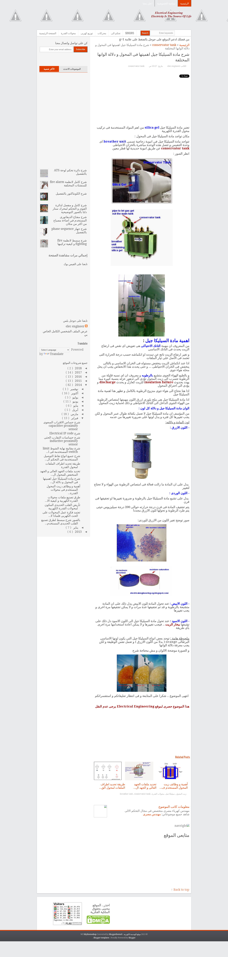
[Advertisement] (93, 18)
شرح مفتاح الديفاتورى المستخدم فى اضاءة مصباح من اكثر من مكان (70, 220)
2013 (78, 532)
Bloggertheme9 (115, 934)
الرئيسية (184, 3)
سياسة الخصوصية (166, 3)
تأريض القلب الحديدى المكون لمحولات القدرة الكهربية (62, 506)
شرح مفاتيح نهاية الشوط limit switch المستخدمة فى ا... (61, 450)
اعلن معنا (147, 3)
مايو (75, 405)
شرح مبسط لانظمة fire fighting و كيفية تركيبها (72, 242)
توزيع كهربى (87, 33)
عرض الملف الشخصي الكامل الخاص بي (65, 333)
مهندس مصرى (152, 814)
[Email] (83, 58)
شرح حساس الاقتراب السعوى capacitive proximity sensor (61, 426)
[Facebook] (57, 58)
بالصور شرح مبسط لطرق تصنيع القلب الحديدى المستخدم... (60, 521)
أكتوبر (74, 393)
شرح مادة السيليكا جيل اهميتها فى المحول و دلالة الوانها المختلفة (143, 57)
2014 (78, 385)
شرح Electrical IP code (64, 433)
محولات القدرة (68, 33)
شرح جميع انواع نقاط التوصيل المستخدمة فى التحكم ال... (62, 457)
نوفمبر (73, 389)
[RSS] (76, 58)
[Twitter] (50, 58)
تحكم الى (115, 33)
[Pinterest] (70, 58)
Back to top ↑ (180, 889)
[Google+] (63, 58)
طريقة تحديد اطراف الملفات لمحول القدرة (62, 465)
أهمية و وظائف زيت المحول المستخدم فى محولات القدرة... (63, 489)
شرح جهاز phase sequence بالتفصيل (69, 230)
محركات (102, 33)
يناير (75, 527)
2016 (78, 376)
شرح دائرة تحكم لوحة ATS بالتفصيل (70, 171)
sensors (129, 33)
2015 (78, 381)
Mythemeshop (90, 934)
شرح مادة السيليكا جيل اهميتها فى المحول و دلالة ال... (61, 480)
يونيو (75, 401)
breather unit (126, 794)
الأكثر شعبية (49, 69)
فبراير (74, 418)
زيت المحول (181, 794)
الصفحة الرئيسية (47, 33)
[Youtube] (44, 58)
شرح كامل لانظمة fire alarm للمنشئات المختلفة (68, 183)
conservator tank (163, 45)
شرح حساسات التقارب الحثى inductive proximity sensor (62, 441)
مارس (74, 414)
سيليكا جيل (170, 794)
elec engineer (75, 326)
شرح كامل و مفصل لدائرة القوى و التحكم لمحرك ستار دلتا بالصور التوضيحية (70, 208)
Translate (56, 354)
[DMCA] (98, 923)
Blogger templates (102, 938)
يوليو (75, 397)
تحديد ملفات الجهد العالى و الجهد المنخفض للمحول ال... (60, 472)
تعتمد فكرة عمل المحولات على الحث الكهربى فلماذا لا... (61, 514)
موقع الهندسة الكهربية (132, 934)
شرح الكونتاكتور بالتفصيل (71, 193)
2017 (78, 372)
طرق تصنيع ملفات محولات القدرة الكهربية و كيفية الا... (62, 499)
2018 (78, 368)
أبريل (74, 410)
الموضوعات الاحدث (72, 69)
